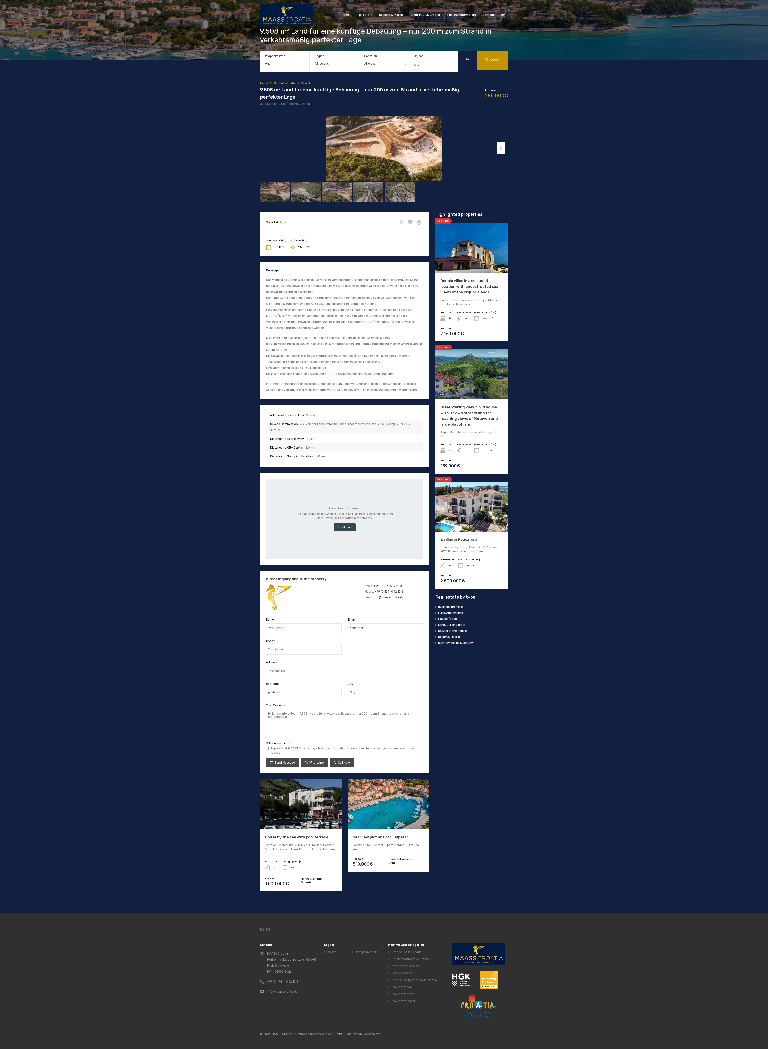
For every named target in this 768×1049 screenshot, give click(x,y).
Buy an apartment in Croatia (410, 959)
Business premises (451, 607)
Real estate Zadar (403, 1001)
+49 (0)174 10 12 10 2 (389, 591)
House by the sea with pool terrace (296, 837)
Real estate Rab (402, 987)
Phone (270, 641)
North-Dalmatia (284, 83)
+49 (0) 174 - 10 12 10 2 (282, 981)
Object (418, 56)
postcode (272, 684)
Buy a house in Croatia (406, 952)
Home (345, 15)
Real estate (364, 15)
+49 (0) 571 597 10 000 (389, 586)
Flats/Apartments (450, 613)
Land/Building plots (451, 625)
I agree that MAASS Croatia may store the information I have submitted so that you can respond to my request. (343, 750)
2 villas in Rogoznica (458, 539)
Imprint (332, 952)
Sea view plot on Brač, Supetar (380, 837)
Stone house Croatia (405, 966)
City (350, 684)
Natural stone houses (453, 631)
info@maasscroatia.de (388, 597)
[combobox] (284, 64)
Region (319, 56)
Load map (345, 527)
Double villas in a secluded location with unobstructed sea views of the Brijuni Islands (469, 286)
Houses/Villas (447, 619)
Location (370, 56)
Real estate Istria (402, 994)
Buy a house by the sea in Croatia (414, 980)
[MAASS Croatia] (286, 24)
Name (270, 619)
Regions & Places (391, 15)
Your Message (275, 705)
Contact (488, 15)
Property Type (275, 56)
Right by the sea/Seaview (456, 643)
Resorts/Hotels (449, 637)
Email (351, 619)
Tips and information (461, 15)
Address (271, 662)
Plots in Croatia (401, 973)
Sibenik (306, 83)
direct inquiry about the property (296, 579)
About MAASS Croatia (425, 15)
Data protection (366, 952)
